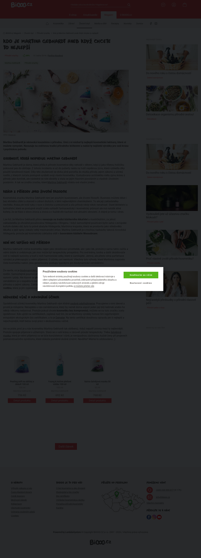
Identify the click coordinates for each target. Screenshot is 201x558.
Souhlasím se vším (141, 275)
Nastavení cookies (141, 283)
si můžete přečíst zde (84, 286)
